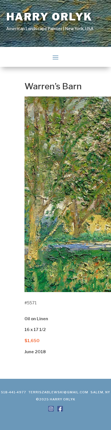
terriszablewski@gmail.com (58, 392)
